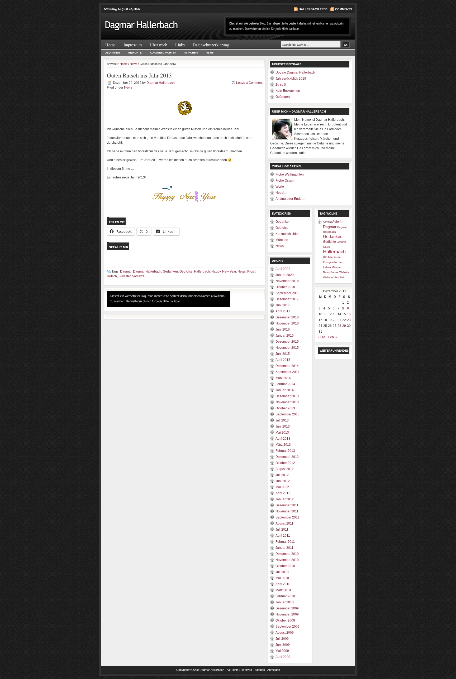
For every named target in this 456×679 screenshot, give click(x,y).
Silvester (124, 276)
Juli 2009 (282, 639)
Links (180, 44)
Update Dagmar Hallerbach (295, 72)
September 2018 (288, 293)
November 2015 (287, 348)
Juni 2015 (283, 354)
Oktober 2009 (285, 620)
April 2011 (283, 535)
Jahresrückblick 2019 (291, 78)
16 (349, 314)
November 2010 (287, 560)
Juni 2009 (283, 645)
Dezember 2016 (287, 317)
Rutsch (112, 276)
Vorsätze (138, 276)
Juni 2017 (283, 305)
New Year (229, 271)
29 (344, 326)
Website (344, 272)
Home (110, 44)
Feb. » (332, 337)
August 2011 (284, 523)
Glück (326, 246)
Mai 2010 (282, 578)
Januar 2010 (285, 602)
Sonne (334, 272)
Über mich (158, 44)
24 (320, 326)
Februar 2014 (285, 384)
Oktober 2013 (285, 408)
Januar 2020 (285, 275)
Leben (327, 267)
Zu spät (281, 84)
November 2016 (287, 323)
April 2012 (283, 493)
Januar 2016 (285, 335)
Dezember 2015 (287, 341)
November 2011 (287, 511)
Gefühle (341, 241)
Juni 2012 (283, 481)
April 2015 (283, 360)
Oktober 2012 (285, 463)
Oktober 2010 (285, 566)
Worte (280, 186)
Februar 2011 (285, 542)
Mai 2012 (282, 487)
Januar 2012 (285, 499)
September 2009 (288, 626)
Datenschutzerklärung (211, 44)
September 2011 (287, 517)
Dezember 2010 (287, 554)
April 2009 (283, 657)
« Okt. (322, 337)
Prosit (251, 271)
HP (325, 257)
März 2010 (283, 590)
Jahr (330, 257)
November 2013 (287, 402)
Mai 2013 (282, 432)
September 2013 (288, 414)
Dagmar (125, 271)
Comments (343, 9)
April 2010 (283, 584)
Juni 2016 (283, 329)
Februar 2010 (285, 596)
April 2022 (283, 269)
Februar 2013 (285, 451)
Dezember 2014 (287, 366)
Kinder (337, 257)
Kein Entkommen (288, 91)
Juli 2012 (282, 475)
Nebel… (281, 193)
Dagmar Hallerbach (160, 83)
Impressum (133, 44)
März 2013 (283, 445)
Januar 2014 (285, 390)
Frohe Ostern (285, 180)
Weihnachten (331, 277)
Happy (216, 271)
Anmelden (273, 669)
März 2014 (283, 378)
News (210, 52)
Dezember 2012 (287, 457)
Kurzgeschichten (163, 52)
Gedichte (135, 52)
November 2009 (287, 614)
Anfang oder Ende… (290, 199)
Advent (327, 221)
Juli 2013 (282, 420)
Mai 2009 (282, 651)
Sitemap (260, 669)
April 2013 (283, 438)
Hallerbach (202, 271)
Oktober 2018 (285, 287)
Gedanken (112, 52)
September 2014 (288, 372)
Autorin (337, 222)
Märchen (191, 52)
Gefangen (283, 97)
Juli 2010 (282, 572)
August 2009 (285, 632)
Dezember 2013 (287, 396)
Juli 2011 (282, 529)
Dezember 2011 (287, 505)
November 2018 (287, 281)
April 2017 (283, 311)
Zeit (342, 277)
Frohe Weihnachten (290, 174)
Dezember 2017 (287, 299)
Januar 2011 (284, 548)
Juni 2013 (283, 426)
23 (349, 320)
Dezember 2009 (287, 608)
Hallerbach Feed (313, 9)
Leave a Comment (249, 83)
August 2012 (285, 469)
